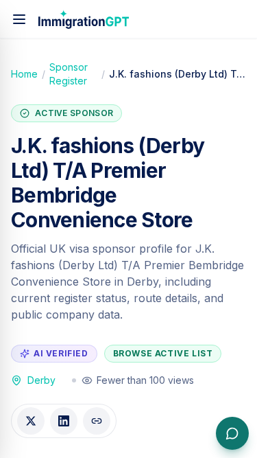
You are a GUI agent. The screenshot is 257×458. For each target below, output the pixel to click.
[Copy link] (96, 421)
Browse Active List (163, 353)
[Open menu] (19, 19)
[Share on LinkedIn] (63, 421)
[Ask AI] (232, 433)
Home (24, 74)
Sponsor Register (68, 74)
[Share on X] (31, 421)
